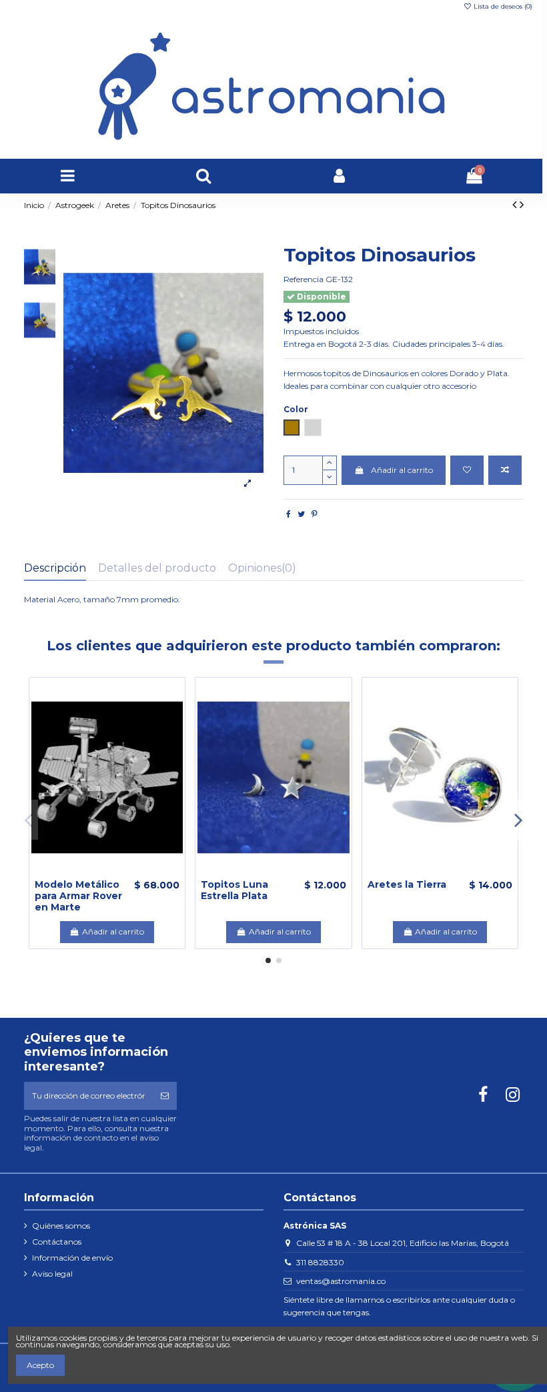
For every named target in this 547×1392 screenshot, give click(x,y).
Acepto (40, 1365)
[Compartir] (288, 514)
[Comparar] (107, 872)
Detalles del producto (157, 568)
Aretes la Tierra (407, 884)
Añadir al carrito (402, 470)
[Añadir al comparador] (505, 470)
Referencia (304, 279)
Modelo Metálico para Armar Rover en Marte (78, 895)
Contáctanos (56, 1242)
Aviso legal (52, 1274)
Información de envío (72, 1258)
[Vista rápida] (123, 872)
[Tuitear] (301, 514)
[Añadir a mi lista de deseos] (467, 470)
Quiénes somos (61, 1226)
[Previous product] (516, 204)
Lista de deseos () (502, 6)
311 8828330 (320, 1262)
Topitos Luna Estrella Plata (234, 890)
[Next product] (522, 204)
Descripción (55, 568)
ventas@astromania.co (341, 1281)
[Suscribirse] (165, 1096)
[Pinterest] (315, 514)
